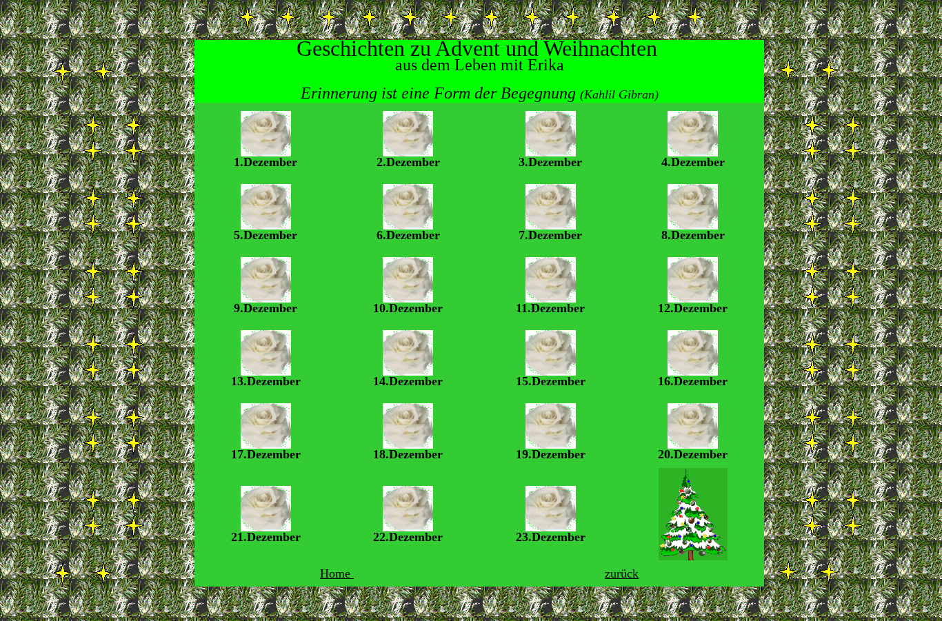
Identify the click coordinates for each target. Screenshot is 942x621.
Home (337, 573)
